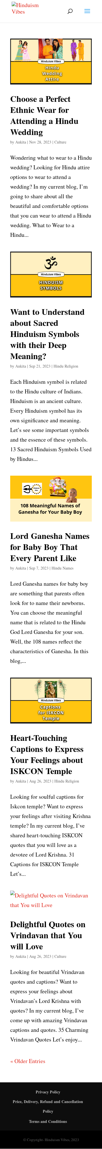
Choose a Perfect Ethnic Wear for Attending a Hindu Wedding (44, 115)
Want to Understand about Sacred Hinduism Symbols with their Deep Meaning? (47, 333)
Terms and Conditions (48, 1121)
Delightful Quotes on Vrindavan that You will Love (48, 935)
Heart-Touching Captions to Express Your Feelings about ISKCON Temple (47, 754)
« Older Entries (27, 1061)
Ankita (20, 142)
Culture (60, 142)
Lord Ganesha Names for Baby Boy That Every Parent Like (50, 546)
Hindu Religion (66, 366)
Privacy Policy (48, 1092)
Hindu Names (62, 568)
